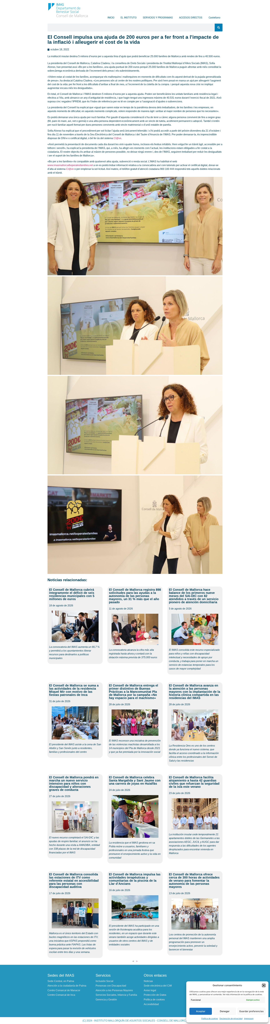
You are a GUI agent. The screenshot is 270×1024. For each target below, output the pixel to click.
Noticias (148, 981)
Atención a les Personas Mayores (114, 990)
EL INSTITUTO (129, 17)
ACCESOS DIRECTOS (190, 17)
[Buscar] (218, 27)
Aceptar (200, 1011)
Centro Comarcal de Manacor (64, 990)
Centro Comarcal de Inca (61, 995)
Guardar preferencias (251, 1011)
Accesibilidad (151, 1004)
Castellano (214, 17)
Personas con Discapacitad (111, 985)
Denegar (225, 1011)
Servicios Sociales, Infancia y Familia (116, 995)
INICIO (111, 17)
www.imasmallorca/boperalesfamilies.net (70, 165)
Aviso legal (150, 990)
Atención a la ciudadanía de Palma (67, 985)
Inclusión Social (104, 981)
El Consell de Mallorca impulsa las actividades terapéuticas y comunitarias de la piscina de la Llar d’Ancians (134, 879)
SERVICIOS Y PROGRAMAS (158, 17)
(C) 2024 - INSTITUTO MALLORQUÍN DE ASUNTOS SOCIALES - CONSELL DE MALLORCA (135, 1020)
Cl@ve (117, 138)
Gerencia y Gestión (106, 999)
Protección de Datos (155, 995)
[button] (263, 985)
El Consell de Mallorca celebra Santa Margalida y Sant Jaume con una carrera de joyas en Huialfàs (134, 780)
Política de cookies (209, 1018)
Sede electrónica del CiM (158, 985)
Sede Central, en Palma (61, 981)
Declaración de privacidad (231, 1018)
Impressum (248, 1018)
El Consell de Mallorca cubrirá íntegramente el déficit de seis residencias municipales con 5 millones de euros (71, 594)
